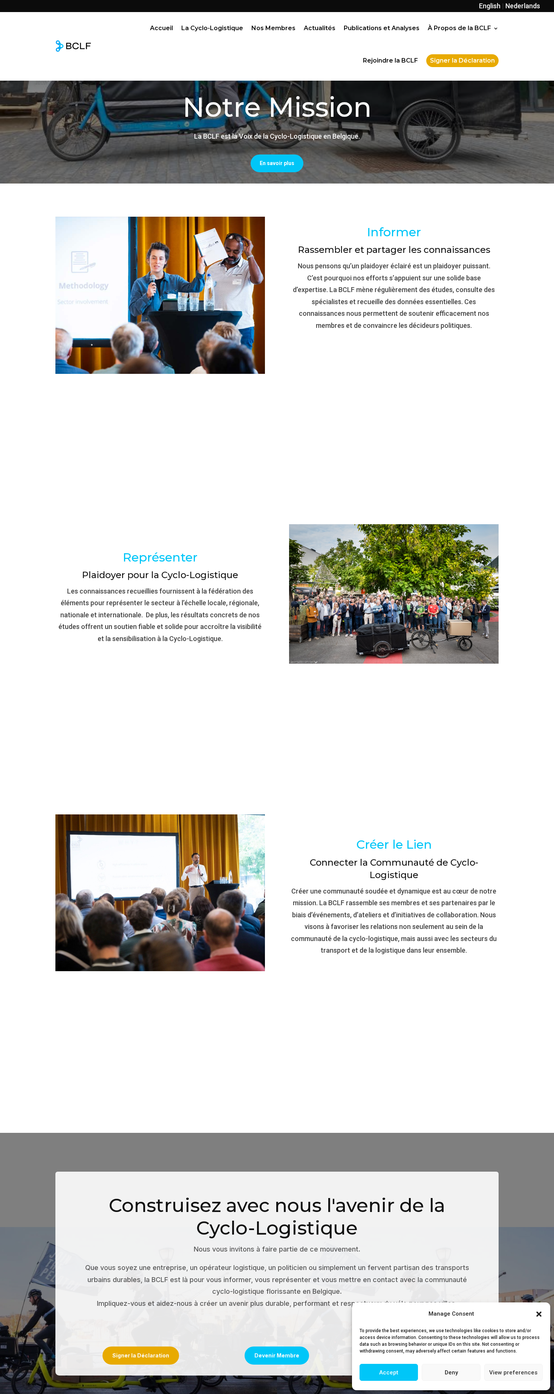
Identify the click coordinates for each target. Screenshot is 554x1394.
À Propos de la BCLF (459, 28)
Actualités (319, 28)
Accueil (161, 28)
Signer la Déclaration (140, 1355)
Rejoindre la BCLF (390, 60)
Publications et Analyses (381, 28)
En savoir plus (277, 163)
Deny (451, 1372)
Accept (388, 1372)
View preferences (513, 1372)
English (489, 6)
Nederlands (522, 6)
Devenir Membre (276, 1355)
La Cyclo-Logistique (212, 28)
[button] (539, 1314)
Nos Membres (273, 28)
